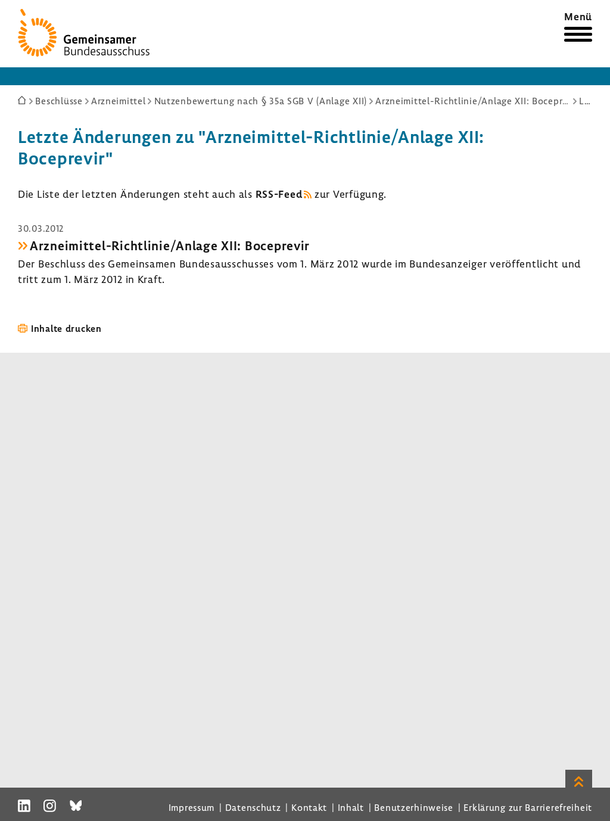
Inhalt (351, 807)
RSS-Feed (279, 194)
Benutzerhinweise (413, 807)
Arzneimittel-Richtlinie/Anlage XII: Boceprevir (170, 245)
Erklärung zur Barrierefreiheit (527, 807)
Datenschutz (253, 807)
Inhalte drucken (66, 328)
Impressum (191, 807)
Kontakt (309, 807)
